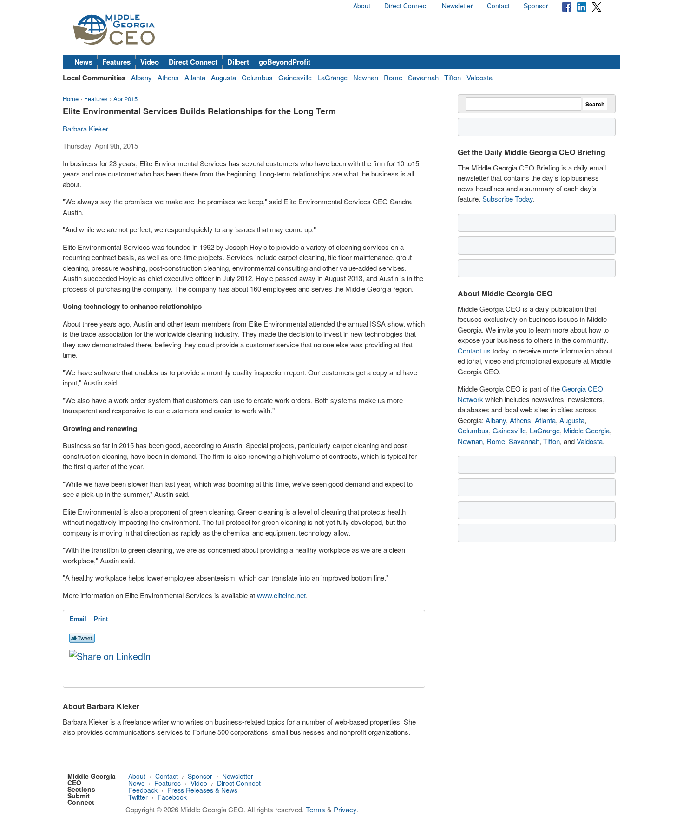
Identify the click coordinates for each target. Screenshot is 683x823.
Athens (168, 77)
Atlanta (194, 77)
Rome (393, 77)
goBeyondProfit (284, 62)
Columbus (257, 77)
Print (101, 618)
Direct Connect (406, 5)
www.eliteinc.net (281, 595)
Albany (141, 77)
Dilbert (238, 62)
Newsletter (457, 5)
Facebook (172, 797)
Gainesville (295, 77)
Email (78, 618)
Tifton (452, 77)
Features (116, 62)
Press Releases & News (202, 790)
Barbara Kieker (85, 128)
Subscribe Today (507, 198)
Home (71, 98)
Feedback (143, 790)
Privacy (345, 809)
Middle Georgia (587, 430)
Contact (498, 5)
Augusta (223, 77)
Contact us (474, 350)
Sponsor (536, 5)
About (361, 5)
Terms (315, 809)
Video (149, 62)
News (83, 62)
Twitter (138, 797)
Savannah (423, 77)
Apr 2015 (125, 98)
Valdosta (479, 77)
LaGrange (332, 77)
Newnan (365, 77)
